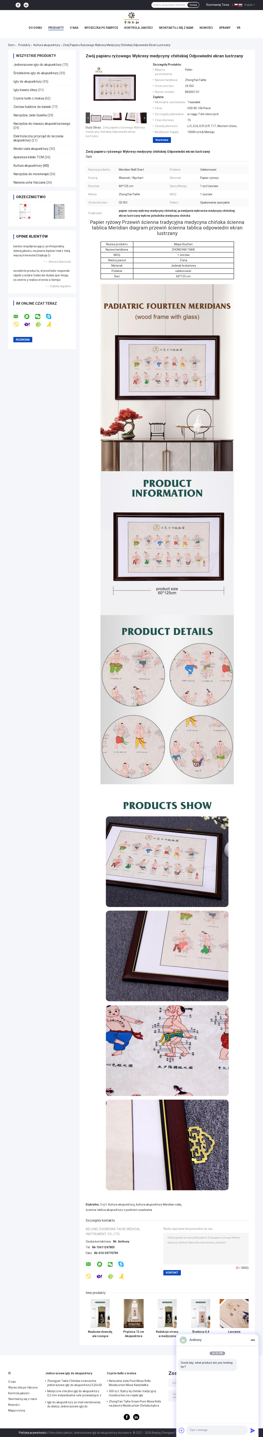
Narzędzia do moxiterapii (31, 174)
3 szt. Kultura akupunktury (117, 1204)
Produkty (56, 27)
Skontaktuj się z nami (176, 27)
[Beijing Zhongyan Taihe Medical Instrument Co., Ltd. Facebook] (18, 5)
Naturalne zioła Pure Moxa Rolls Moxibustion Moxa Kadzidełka (130, 1383)
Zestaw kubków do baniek (32, 107)
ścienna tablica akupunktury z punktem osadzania (119, 1209)
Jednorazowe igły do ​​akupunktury (37, 65)
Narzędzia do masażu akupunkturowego (41, 124)
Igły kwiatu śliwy (25, 90)
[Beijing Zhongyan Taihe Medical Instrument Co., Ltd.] (131, 18)
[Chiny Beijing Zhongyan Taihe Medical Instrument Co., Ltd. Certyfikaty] (25, 211)
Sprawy (225, 27)
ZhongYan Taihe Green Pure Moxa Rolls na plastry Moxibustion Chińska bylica (135, 1403)
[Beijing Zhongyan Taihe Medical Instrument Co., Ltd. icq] (41, 324)
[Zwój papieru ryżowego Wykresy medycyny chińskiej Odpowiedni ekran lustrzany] (114, 87)
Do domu (35, 27)
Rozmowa (162, 139)
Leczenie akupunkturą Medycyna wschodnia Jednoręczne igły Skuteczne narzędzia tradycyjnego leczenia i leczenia (234, 1334)
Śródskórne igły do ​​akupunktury (36, 73)
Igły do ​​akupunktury (27, 81)
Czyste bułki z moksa (28, 98)
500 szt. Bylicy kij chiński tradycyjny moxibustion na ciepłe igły (132, 1393)
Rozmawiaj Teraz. (218, 4)
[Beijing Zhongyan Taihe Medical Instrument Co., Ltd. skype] (51, 316)
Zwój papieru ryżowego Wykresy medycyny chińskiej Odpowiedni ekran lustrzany (115, 132)
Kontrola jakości (138, 27)
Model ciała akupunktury (30, 149)
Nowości (206, 27)
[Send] (252, 1430)
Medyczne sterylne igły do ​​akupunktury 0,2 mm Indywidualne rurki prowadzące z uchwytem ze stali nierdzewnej (74, 1394)
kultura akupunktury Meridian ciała (158, 1204)
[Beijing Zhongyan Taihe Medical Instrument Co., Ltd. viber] (18, 324)
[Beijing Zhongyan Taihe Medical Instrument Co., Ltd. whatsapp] (29, 316)
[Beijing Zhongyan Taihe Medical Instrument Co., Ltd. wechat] (40, 316)
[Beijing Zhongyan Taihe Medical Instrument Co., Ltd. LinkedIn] (26, 5)
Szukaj (193, 4)
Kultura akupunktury (46, 45)
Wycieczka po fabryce (101, 27)
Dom (11, 45)
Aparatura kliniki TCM (28, 157)
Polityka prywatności (32, 1432)
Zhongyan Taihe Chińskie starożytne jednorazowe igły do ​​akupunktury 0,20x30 (74, 1383)
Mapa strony (16, 1410)
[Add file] (182, 1430)
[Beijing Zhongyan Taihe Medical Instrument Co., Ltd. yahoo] (29, 324)
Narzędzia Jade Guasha (30, 115)
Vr (238, 27)
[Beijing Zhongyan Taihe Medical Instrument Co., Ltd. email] (18, 316)
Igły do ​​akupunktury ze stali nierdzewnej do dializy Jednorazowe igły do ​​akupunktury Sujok (73, 1405)
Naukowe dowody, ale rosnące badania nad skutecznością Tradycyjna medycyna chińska (100, 1334)
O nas (74, 27)
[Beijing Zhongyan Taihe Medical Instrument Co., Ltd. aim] (52, 324)
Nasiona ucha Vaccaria (29, 182)
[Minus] (252, 1339)
